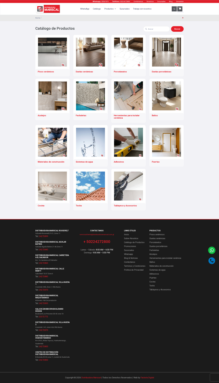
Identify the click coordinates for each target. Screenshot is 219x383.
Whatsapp (128, 254)
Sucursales (161, 1)
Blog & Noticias (131, 258)
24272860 (43, 263)
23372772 (43, 316)
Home (37, 18)
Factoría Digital (147, 377)
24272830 (43, 303)
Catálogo (97, 9)
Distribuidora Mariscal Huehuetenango (46, 337)
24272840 (43, 249)
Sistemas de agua (157, 270)
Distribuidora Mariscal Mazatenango (46, 296)
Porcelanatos (155, 242)
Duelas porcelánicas (158, 246)
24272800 (43, 346)
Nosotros (150, 1)
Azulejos (153, 254)
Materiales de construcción (161, 266)
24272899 (43, 236)
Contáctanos (138, 1)
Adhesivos (154, 274)
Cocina (152, 282)
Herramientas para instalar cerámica (165, 258)
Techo (152, 285)
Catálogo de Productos (134, 242)
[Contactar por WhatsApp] (212, 250)
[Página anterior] (183, 18)
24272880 (43, 276)
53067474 (100, 1)
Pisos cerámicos (157, 234)
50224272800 (121, 1)
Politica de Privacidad (133, 270)
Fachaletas (154, 250)
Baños (152, 262)
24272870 (43, 290)
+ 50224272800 (97, 241)
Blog (170, 1)
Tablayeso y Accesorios (160, 289)
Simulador (180, 1)
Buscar (177, 29)
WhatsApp (84, 9)
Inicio (126, 234)
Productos (109, 9)
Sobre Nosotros (131, 238)
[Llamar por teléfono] (212, 261)
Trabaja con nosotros (142, 9)
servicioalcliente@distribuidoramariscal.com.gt (97, 234)
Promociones (130, 246)
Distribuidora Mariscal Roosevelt (52, 231)
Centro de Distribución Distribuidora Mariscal (46, 353)
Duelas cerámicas (157, 238)
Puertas (152, 278)
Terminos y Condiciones (134, 266)
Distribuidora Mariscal (91, 377)
